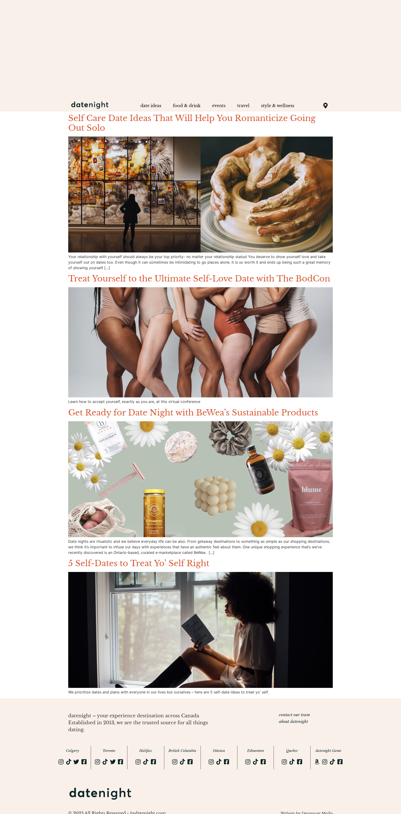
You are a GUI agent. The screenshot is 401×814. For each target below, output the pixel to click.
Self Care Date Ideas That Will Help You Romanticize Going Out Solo (192, 123)
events (219, 105)
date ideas (150, 105)
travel (243, 105)
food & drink (186, 105)
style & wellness (277, 105)
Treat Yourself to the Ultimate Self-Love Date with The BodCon (199, 279)
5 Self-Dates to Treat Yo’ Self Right (138, 563)
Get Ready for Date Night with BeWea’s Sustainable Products (193, 413)
